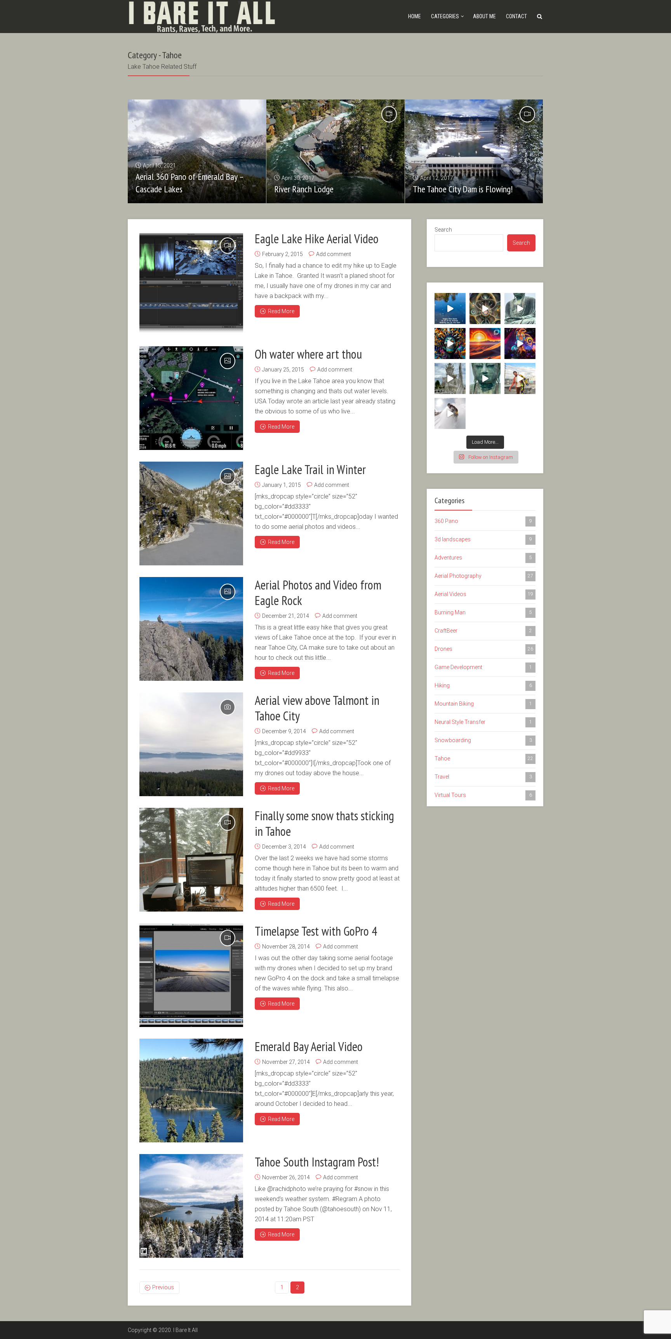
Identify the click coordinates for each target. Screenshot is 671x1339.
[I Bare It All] (202, 16)
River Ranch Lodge (304, 189)
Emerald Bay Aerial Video (309, 1046)
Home (414, 16)
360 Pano (483, 521)
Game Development (483, 667)
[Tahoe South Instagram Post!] (191, 1206)
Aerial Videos (484, 594)
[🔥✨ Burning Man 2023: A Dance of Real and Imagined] (519, 343)
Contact (516, 16)
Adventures (483, 557)
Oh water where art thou (308, 354)
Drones (484, 649)
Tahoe (484, 758)
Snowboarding (483, 740)
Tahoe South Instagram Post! (317, 1162)
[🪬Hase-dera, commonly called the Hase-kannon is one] (485, 378)
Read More (281, 311)
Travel (483, 777)
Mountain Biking (483, 704)
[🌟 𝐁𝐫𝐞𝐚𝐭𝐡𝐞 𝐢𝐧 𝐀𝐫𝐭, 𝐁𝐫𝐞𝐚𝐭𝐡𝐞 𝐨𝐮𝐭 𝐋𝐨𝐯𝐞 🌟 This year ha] (485, 343)
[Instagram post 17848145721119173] (450, 308)
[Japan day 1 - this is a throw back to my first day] (519, 308)
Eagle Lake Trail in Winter (310, 469)
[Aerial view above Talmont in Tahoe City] (191, 744)
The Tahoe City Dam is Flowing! (463, 189)
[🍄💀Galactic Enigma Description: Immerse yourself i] (450, 343)
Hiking (483, 685)
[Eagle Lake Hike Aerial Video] (191, 283)
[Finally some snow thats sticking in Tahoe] (191, 860)
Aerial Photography (484, 576)
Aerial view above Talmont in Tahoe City (317, 708)
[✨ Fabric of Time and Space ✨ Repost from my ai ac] (485, 308)
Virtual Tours (483, 795)
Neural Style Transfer (483, 722)
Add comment (333, 254)
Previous (163, 1287)
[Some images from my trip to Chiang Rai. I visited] (450, 378)
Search (443, 230)
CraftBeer (483, 631)
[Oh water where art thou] (191, 398)
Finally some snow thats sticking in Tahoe (324, 823)
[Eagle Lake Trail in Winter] (191, 513)
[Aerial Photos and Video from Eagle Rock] (191, 629)
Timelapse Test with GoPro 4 (316, 931)
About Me (484, 16)
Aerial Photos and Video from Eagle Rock (318, 592)
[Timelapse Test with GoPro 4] (191, 975)
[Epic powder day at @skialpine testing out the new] (450, 413)
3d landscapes (483, 539)
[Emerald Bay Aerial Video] (191, 1090)
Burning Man (483, 612)
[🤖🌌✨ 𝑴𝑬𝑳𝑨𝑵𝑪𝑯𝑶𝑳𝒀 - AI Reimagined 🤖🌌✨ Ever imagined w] (519, 378)
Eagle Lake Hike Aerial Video (317, 238)
